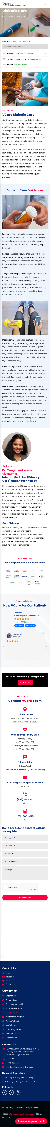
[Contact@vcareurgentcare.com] (25, 777)
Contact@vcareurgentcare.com (25, 782)
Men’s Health (11, 1025)
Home (4, 16)
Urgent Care (11, 995)
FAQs (8, 980)
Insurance (10, 976)
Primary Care (11, 1000)
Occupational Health (14, 1004)
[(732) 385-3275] (25, 811)
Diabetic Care (11, 1012)
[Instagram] (18, 1092)
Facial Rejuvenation (14, 1008)
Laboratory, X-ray (13, 1029)
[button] (46, 2)
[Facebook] (4, 1092)
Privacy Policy (7, 1107)
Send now (26, 897)
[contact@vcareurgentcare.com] (3, 1067)
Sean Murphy (17, 634)
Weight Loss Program (15, 1016)
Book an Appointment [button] (31, 1121)
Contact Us (10, 984)
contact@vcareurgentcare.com (20, 1067)
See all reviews (19, 625)
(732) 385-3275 (25, 816)
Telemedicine (11, 1037)
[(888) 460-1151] (25, 794)
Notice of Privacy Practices (27, 1107)
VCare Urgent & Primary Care (26, 616)
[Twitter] (11, 1092)
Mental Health (12, 1033)
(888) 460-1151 (25, 799)
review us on (29, 625)
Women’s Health (13, 1021)
